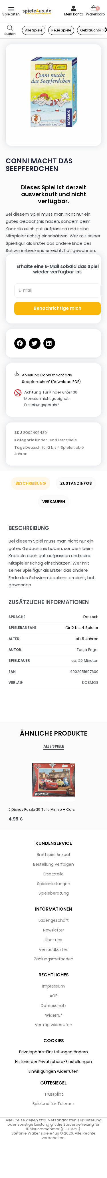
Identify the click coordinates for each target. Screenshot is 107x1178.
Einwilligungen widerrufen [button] (53, 1071)
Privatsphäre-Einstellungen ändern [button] (53, 1052)
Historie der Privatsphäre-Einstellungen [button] (53, 1061)
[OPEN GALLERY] (53, 92)
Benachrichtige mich (57, 308)
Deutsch (33, 447)
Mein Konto (73, 14)
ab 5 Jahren (87, 638)
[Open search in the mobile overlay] (10, 30)
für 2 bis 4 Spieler (58, 447)
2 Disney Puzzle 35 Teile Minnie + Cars (42, 809)
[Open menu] (11, 9)
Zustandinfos (76, 483)
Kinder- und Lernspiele (56, 440)
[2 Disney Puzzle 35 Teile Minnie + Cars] (53, 779)
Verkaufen (53, 501)
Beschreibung (30, 483)
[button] (20, 343)
